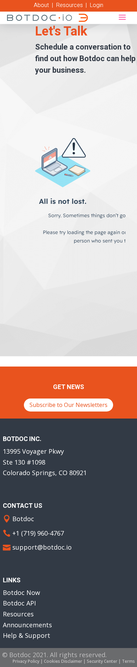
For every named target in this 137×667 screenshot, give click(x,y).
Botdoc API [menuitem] (19, 603)
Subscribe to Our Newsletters (68, 405)
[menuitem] (26, 661)
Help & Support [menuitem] (26, 635)
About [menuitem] (41, 5)
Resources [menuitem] (69, 5)
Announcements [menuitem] (27, 625)
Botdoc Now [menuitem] (21, 592)
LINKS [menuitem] (11, 581)
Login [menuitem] (96, 5)
